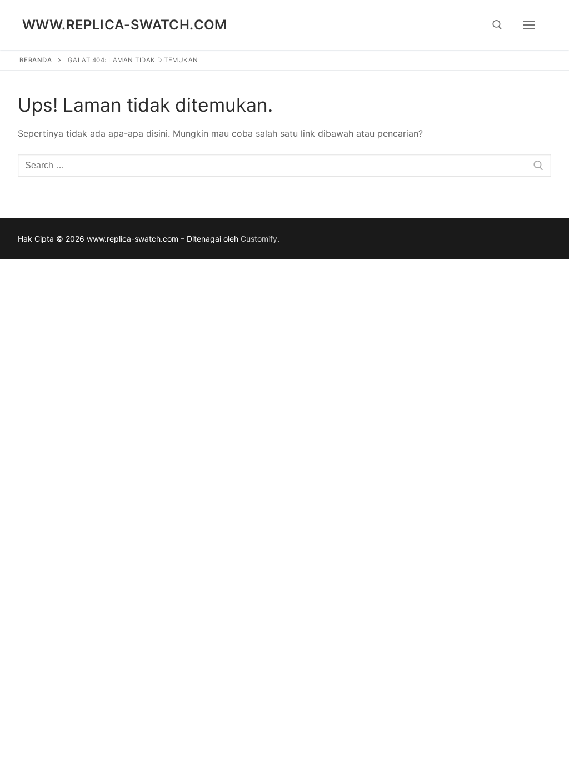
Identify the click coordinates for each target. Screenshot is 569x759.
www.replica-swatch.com (124, 25)
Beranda (35, 60)
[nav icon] (529, 25)
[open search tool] (497, 25)
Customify (259, 238)
